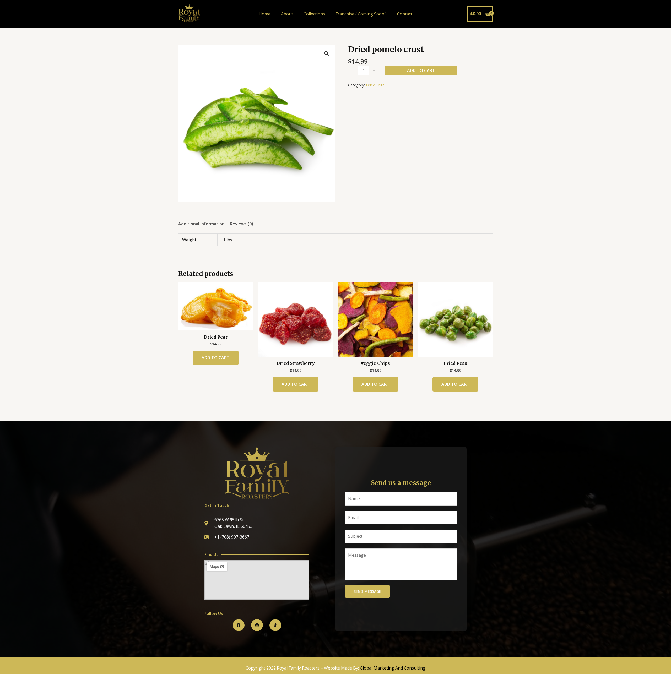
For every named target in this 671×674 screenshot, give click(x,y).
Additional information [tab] (201, 224)
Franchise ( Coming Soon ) (361, 14)
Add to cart (421, 70)
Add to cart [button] (216, 358)
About (287, 14)
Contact (404, 14)
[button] (326, 53)
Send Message (367, 591)
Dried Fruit (375, 85)
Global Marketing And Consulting (392, 668)
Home (264, 14)
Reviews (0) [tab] (241, 224)
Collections (314, 14)
